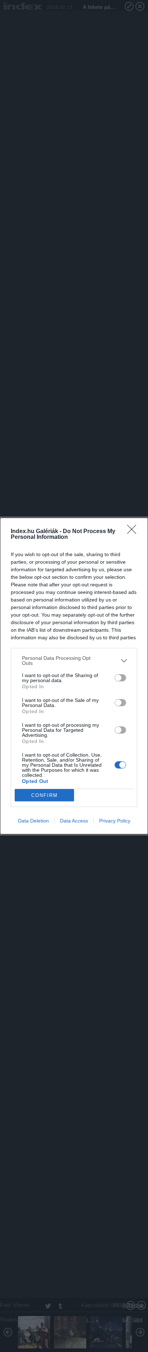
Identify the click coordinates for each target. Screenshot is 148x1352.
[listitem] (74, 660)
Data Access (74, 821)
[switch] (120, 677)
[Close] (134, 531)
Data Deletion (33, 821)
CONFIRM (44, 795)
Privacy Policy (114, 821)
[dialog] (74, 676)
